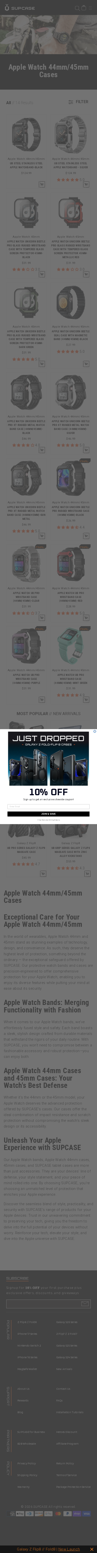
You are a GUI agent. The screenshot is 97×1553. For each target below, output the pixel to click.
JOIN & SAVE (48, 814)
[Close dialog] (95, 731)
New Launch (69, 1549)
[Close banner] (92, 1549)
